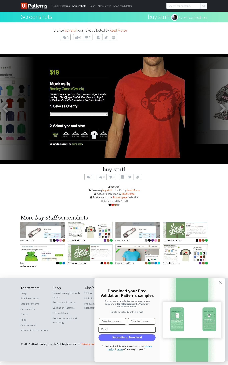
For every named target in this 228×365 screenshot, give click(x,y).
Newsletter (104, 5)
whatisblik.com (175, 240)
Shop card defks (122, 5)
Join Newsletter (30, 298)
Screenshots (79, 5)
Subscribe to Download (127, 337)
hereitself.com (127, 263)
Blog (23, 293)
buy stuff (159, 16)
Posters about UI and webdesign (65, 320)
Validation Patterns (64, 307)
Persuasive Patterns (64, 302)
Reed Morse (118, 30)
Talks (92, 5)
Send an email (28, 325)
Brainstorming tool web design (66, 295)
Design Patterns (30, 303)
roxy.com (30, 240)
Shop (24, 319)
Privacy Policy (89, 343)
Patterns (60, 5)
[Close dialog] (220, 282)
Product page (120, 197)
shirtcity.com (79, 240)
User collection (193, 17)
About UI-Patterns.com (34, 330)
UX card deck (60, 313)
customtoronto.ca (28, 266)
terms (120, 349)
